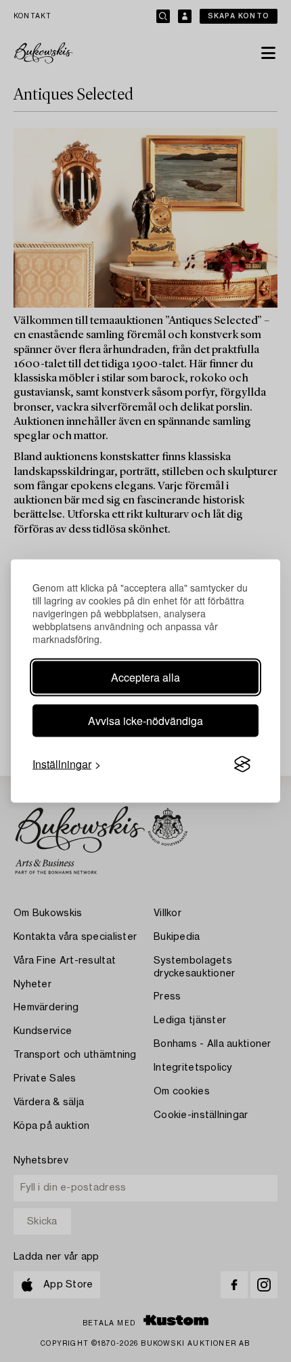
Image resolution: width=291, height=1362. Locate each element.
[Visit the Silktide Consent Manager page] (242, 764)
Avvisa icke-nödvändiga (145, 720)
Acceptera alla (145, 677)
